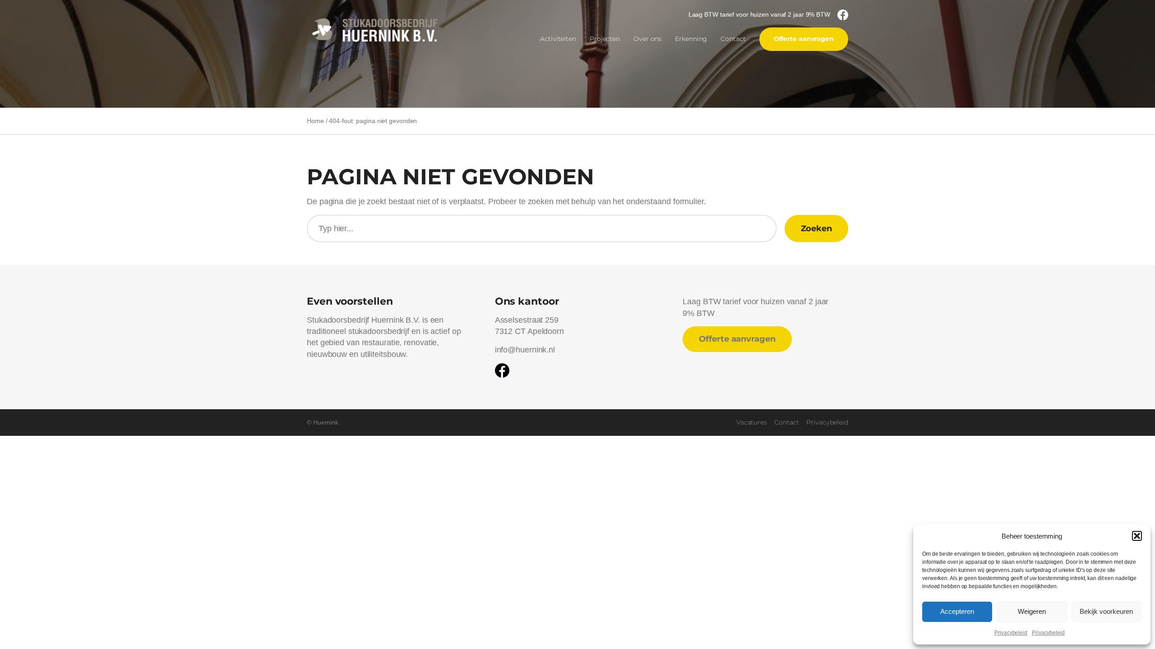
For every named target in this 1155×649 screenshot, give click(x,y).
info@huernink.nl (525, 349)
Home (315, 120)
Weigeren (1032, 611)
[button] (1136, 535)
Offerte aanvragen (804, 39)
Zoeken (816, 228)
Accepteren (957, 611)
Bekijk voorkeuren (1106, 611)
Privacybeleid (1010, 633)
